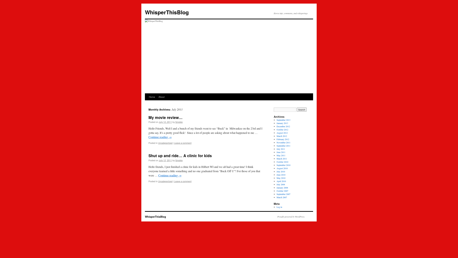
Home (152, 97)
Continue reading (160, 137)
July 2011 (281, 148)
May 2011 (281, 155)
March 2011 (282, 158)
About (162, 97)
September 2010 (283, 165)
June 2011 (281, 152)
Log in (279, 207)
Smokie (179, 121)
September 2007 (283, 194)
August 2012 (282, 132)
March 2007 (282, 197)
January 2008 (282, 187)
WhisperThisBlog (167, 12)
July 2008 (281, 184)
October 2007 (282, 190)
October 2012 (282, 129)
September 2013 (283, 119)
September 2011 (283, 145)
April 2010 (281, 181)
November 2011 (283, 142)
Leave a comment (182, 142)
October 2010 (282, 161)
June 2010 (281, 174)
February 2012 (283, 139)
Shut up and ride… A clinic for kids (180, 155)
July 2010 (281, 171)
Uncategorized (165, 142)
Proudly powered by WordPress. (291, 216)
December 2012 (283, 126)
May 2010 (281, 177)
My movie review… (165, 117)
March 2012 (282, 136)
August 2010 (282, 168)
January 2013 (282, 123)
